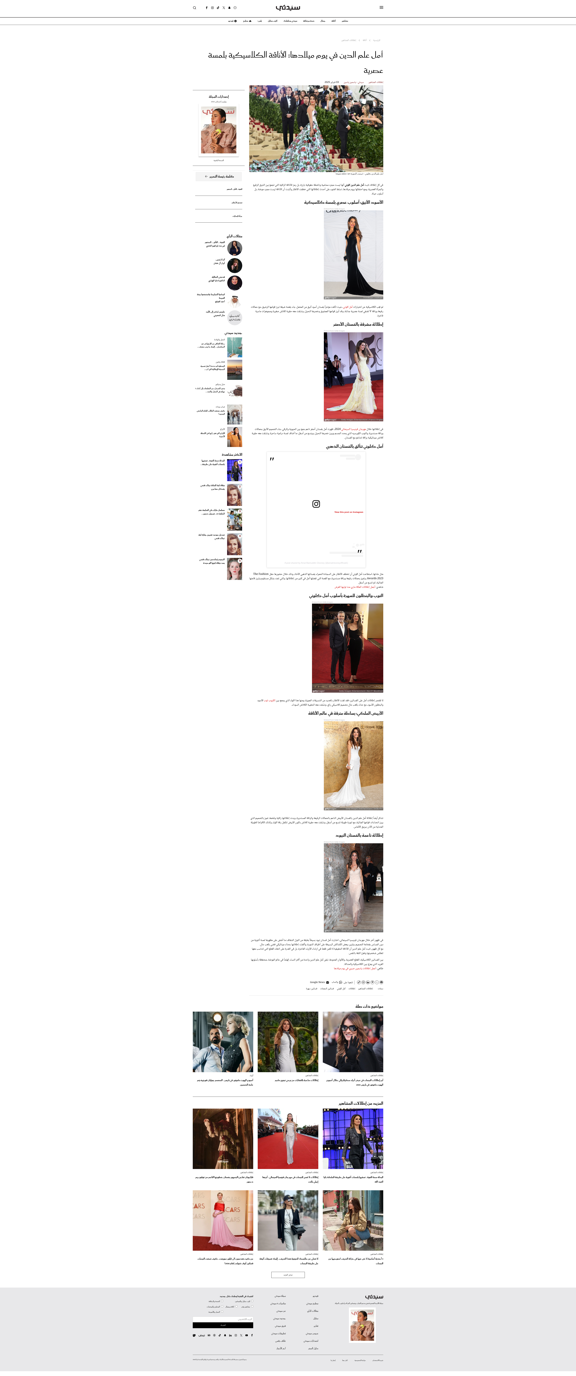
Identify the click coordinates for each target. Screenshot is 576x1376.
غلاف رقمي (280, 1341)
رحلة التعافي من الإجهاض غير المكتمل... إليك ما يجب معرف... (211, 345)
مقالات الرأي (234, 236)
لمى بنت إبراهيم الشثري (215, 246)
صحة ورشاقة (308, 21)
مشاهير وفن (245, 1306)
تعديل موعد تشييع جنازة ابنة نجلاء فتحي (211, 537)
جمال (323, 21)
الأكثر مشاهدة (232, 454)
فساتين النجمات (327, 989)
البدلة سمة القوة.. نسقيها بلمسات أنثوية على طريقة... (212, 462)
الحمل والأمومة (214, 1312)
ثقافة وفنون (220, 362)
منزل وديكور (220, 384)
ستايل (315, 1318)
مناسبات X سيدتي (278, 1303)
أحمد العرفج (220, 302)
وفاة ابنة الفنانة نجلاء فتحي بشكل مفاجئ (212, 487)
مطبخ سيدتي (312, 1303)
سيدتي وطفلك (290, 21)
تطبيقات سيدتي (278, 1333)
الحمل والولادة (219, 340)
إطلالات (351, 989)
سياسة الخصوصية (360, 1360)
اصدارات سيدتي (310, 1341)
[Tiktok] (218, 8)
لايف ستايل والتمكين (242, 1301)
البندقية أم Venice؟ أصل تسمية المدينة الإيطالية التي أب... (213, 368)
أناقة (334, 21)
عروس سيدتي (312, 1333)
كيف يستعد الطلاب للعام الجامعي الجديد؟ (211, 412)
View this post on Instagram (348, 512)
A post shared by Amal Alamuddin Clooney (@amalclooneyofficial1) (316, 563)
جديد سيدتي (233, 333)
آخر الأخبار (281, 1348)
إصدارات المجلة (219, 97)
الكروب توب (269, 700)
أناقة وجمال (229, 1306)
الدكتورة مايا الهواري (216, 281)
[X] (224, 8)
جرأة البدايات (237, 216)
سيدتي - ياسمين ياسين (354, 82)
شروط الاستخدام (378, 1360)
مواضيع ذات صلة (369, 1006)
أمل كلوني (347, 307)
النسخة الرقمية (219, 160)
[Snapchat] (229, 8)
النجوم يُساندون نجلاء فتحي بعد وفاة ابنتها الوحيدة (212, 561)
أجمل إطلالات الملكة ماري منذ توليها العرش (354, 587)
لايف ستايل (272, 21)
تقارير (316, 1326)
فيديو (231, 21)
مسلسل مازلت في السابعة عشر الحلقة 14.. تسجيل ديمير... (211, 512)
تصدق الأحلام (237, 202)
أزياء (251, 1075)
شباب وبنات (220, 407)
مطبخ (245, 21)
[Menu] (381, 8)
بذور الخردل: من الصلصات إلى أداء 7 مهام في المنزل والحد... (210, 390)
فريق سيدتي (280, 1326)
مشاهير (345, 21)
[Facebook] (207, 8)
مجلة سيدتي (280, 1296)
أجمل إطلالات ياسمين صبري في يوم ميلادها (355, 968)
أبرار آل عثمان (219, 263)
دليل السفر (313, 1348)
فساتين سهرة (311, 989)
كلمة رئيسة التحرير (221, 176)
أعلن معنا (345, 1360)
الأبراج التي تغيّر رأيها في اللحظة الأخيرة (213, 435)
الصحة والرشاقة (214, 1301)
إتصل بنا (333, 1360)
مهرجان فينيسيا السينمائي (353, 429)
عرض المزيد (288, 1275)
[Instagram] (212, 8)
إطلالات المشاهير (376, 82)
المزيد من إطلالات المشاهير (361, 1103)
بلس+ (259, 21)
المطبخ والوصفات (213, 1306)
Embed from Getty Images (334, 209)
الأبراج (222, 429)
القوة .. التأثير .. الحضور (234, 189)
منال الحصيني (219, 315)
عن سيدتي (281, 1311)
